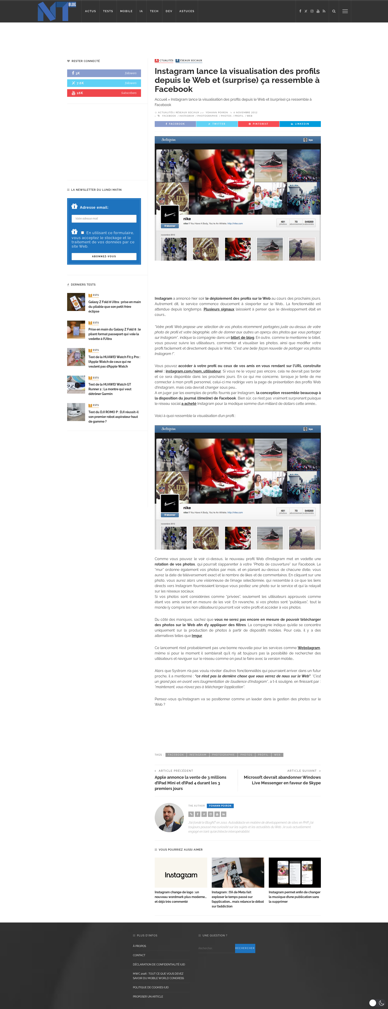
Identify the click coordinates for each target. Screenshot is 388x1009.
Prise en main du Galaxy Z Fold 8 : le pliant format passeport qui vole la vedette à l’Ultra (114, 334)
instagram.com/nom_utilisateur (193, 371)
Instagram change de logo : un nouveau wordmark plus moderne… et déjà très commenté (181, 896)
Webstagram (309, 648)
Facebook (169, 116)
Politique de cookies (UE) (151, 987)
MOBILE (126, 11)
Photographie (207, 116)
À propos (139, 946)
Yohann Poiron (217, 112)
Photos (226, 116)
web (249, 116)
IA (141, 11)
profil (239, 116)
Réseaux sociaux (189, 60)
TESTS (108, 11)
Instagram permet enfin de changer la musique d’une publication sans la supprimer (294, 896)
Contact (139, 955)
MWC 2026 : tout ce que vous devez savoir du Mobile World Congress (158, 976)
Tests (94, 295)
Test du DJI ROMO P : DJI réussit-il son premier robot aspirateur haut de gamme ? (113, 416)
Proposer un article (148, 996)
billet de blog (242, 337)
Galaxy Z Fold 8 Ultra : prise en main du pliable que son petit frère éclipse (114, 306)
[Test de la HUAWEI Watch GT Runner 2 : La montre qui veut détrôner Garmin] (76, 384)
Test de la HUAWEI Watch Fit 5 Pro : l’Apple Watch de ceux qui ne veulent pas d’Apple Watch (114, 361)
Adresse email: (94, 207)
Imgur (197, 636)
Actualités (164, 60)
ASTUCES (186, 11)
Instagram (186, 116)
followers (131, 73)
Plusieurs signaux (219, 309)
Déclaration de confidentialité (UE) (159, 964)
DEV (169, 11)
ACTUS (90, 11)
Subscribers (129, 93)
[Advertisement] (86, 37)
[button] (377, 1003)
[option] (181, 881)
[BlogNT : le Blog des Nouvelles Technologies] (57, 11)
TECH (154, 11)
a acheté (188, 403)
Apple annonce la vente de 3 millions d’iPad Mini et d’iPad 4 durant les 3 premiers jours (190, 783)
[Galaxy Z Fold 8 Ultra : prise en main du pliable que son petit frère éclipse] (76, 302)
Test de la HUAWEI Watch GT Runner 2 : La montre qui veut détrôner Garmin (109, 389)
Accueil (161, 99)
